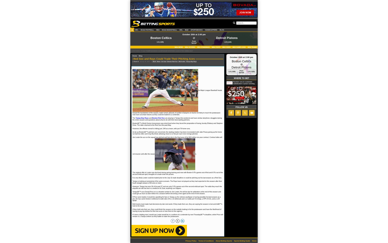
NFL (136, 30)
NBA (158, 30)
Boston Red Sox (172, 61)
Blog (222, 30)
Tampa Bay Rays (191, 61)
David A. (136, 61)
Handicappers (211, 30)
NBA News (179, 47)
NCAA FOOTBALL (147, 30)
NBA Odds (226, 47)
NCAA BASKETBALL (169, 30)
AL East (163, 61)
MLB (186, 30)
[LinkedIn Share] (182, 221)
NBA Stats (216, 47)
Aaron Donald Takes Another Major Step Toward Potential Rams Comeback (169, 51)
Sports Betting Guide (242, 241)
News (158, 61)
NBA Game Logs (239, 47)
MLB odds (182, 61)
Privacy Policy (191, 241)
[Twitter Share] (178, 221)
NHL (181, 30)
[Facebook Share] (173, 221)
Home (134, 56)
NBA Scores (190, 47)
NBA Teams (252, 47)
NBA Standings (203, 47)
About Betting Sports (224, 241)
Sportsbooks (197, 30)
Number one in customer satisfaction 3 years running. (244, 83)
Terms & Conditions (206, 241)
